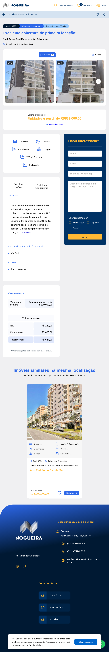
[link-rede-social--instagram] (25, 566)
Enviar (85, 237)
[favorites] (97, 14)
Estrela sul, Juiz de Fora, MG (19, 44)
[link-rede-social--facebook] (18, 566)
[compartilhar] (104, 14)
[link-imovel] (54, 412)
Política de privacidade (28, 555)
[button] (98, 81)
